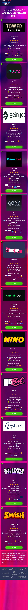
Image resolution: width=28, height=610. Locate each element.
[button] (14, 59)
